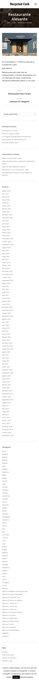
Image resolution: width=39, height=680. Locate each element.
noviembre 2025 (7, 218)
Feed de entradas (8, 655)
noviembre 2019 (7, 394)
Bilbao (4, 475)
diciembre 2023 (7, 271)
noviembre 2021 (7, 346)
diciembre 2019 (7, 391)
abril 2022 (5, 331)
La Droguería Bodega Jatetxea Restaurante (16, 137)
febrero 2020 (6, 385)
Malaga (4, 550)
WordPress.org (7, 661)
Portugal (5, 565)
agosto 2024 (6, 248)
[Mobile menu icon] (35, 4)
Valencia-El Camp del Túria (11, 597)
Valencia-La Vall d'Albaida (10, 630)
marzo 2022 (6, 334)
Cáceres (4, 481)
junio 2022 (5, 325)
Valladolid (5, 633)
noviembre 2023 (7, 274)
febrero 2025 (6, 233)
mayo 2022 (6, 328)
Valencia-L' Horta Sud (9, 609)
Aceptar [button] (16, 677)
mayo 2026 (6, 200)
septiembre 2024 (7, 245)
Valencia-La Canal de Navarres (12, 612)
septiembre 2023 (7, 280)
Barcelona (5, 472)
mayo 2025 (6, 227)
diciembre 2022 (7, 307)
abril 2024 (5, 259)
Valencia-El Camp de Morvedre (12, 594)
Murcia (4, 559)
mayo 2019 (6, 412)
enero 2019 (6, 423)
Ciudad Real (6, 496)
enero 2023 (6, 304)
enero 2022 (6, 340)
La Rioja (5, 538)
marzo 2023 (6, 298)
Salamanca (5, 568)
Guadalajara (6, 517)
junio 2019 (5, 409)
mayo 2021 (6, 361)
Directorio (5, 505)
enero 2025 (6, 236)
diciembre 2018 (7, 426)
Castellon (5, 493)
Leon (4, 541)
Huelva (4, 523)
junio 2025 (5, 224)
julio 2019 (5, 406)
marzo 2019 (6, 418)
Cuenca (4, 502)
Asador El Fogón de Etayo (11, 134)
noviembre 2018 (7, 429)
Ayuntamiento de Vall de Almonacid (14, 140)
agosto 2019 (6, 403)
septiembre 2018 (7, 435)
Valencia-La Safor (8, 624)
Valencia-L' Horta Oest (9, 606)
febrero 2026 (6, 209)
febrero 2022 (6, 337)
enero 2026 (6, 212)
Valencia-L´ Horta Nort (9, 603)
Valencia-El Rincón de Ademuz (12, 600)
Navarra (4, 562)
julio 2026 (5, 194)
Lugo (4, 544)
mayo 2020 (6, 379)
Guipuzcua (5, 520)
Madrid (4, 547)
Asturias (4, 463)
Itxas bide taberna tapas (10, 142)
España (4, 508)
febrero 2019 (6, 421)
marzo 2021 (6, 367)
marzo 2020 (6, 382)
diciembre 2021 (7, 343)
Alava (4, 451)
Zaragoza (5, 636)
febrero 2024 (6, 265)
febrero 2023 (6, 301)
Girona (4, 511)
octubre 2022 (6, 313)
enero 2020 (6, 388)
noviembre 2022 (7, 310)
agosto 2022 (6, 319)
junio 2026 (5, 197)
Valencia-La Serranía (9, 627)
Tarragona (5, 582)
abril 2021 (5, 364)
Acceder (4, 652)
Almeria (4, 460)
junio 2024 (5, 253)
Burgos (4, 478)
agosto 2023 (6, 283)
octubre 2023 (6, 277)
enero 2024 (6, 268)
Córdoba (5, 499)
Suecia (4, 579)
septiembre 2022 (7, 316)
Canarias (5, 487)
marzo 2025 (6, 230)
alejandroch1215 (7, 170)
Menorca (5, 556)
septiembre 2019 (7, 400)
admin (4, 158)
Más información (26, 677)
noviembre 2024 (7, 239)
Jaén (3, 532)
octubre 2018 (6, 432)
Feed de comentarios (9, 658)
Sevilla (4, 573)
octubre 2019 (6, 397)
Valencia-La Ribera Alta (9, 618)
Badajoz (5, 469)
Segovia (4, 570)
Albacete (5, 454)
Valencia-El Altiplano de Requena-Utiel (14, 591)
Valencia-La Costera (8, 615)
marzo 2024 (6, 262)
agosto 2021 (6, 352)
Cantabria (5, 490)
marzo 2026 (6, 206)
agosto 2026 (6, 191)
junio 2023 (5, 289)
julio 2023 (5, 286)
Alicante (4, 457)
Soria (4, 576)
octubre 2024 (6, 242)
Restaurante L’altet (15, 158)
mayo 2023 (6, 292)
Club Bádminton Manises (17, 167)
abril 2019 (5, 415)
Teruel (4, 585)
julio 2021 (5, 355)
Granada (5, 514)
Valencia (5, 588)
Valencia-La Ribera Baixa (10, 621)
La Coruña (5, 535)
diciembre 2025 (7, 215)
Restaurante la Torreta (9, 131)
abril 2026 (5, 203)
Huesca (4, 526)
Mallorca (5, 553)
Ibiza (3, 529)
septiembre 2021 (7, 349)
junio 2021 (5, 358)
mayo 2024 (6, 256)
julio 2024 (5, 250)
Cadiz (4, 484)
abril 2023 (5, 295)
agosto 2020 (6, 376)
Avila (3, 466)
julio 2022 (5, 322)
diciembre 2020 (7, 370)
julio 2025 (5, 221)
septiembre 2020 (7, 373)
